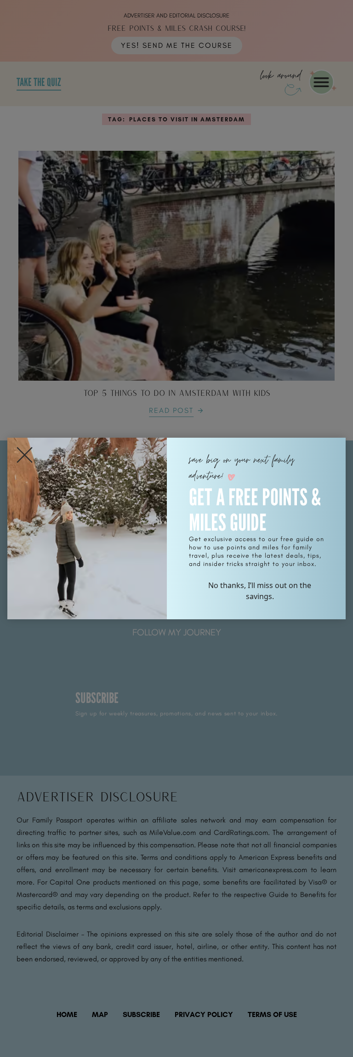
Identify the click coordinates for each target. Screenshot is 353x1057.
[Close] (24, 455)
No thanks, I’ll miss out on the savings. (259, 590)
